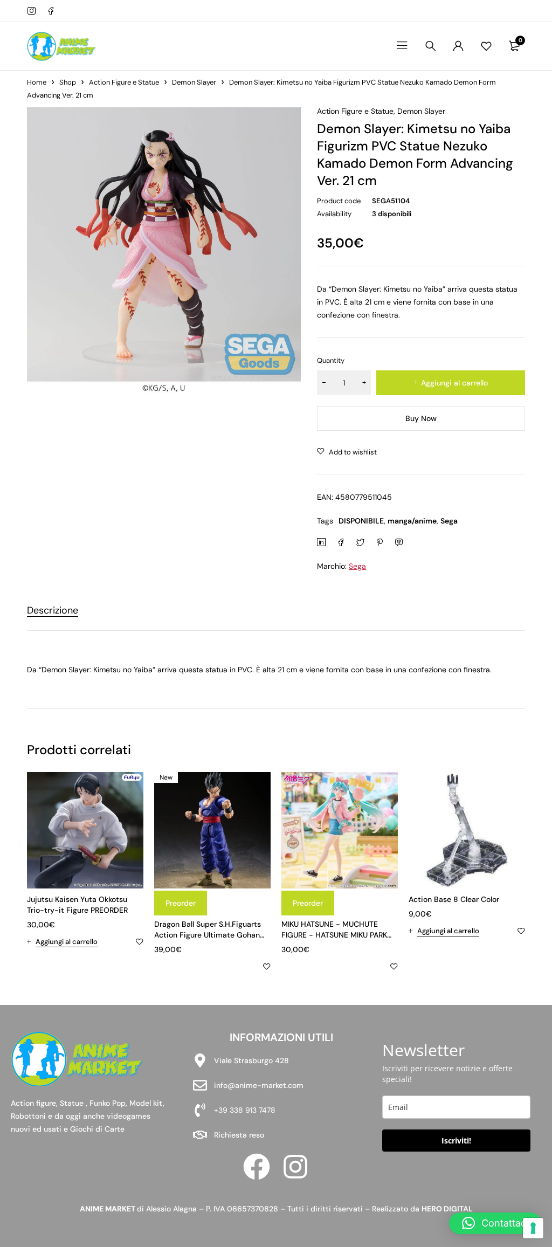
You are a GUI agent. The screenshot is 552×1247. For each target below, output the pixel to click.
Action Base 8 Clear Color (454, 899)
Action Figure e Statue (124, 82)
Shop (67, 82)
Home (36, 82)
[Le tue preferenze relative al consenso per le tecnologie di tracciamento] (533, 1228)
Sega (449, 521)
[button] (62, 942)
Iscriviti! (456, 1140)
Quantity (330, 360)
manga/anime (412, 521)
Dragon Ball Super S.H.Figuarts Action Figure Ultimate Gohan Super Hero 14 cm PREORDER (207, 934)
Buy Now (421, 418)
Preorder (180, 903)
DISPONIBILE (361, 521)
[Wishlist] (486, 46)
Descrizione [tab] (52, 611)
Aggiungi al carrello (454, 383)
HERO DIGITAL (447, 1209)
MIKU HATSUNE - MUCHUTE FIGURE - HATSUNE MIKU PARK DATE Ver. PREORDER (334, 934)
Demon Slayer (194, 82)
